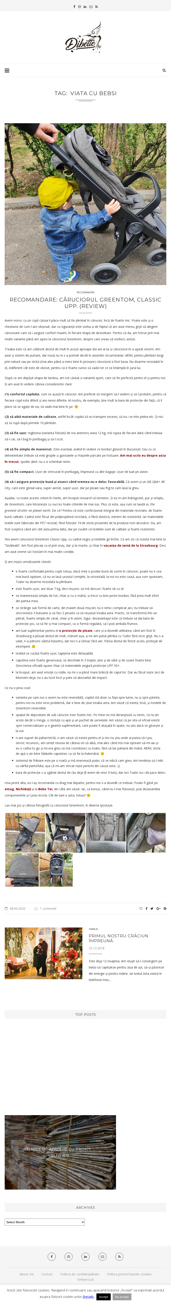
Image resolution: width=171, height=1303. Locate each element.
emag (9, 789)
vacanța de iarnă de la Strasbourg (131, 545)
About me (27, 1274)
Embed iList (85, 1279)
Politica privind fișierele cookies (129, 1274)
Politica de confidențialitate (79, 1274)
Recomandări (85, 292)
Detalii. (88, 1296)
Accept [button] (103, 1297)
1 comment (48, 908)
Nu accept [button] (122, 1297)
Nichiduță (24, 789)
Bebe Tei (45, 789)
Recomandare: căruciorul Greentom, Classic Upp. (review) (85, 302)
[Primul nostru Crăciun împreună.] (43, 953)
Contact (47, 1274)
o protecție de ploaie (75, 630)
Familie (93, 928)
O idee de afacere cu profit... (60, 1149)
